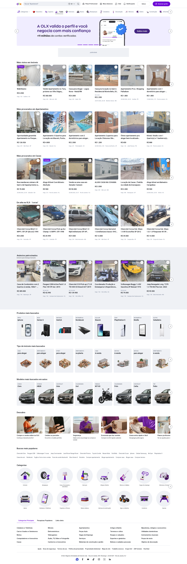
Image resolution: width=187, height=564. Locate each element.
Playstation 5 (158, 453)
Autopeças (93, 12)
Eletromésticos (53, 531)
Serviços (82, 538)
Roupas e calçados (117, 535)
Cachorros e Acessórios (57, 542)
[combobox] (52, 4)
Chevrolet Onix (21, 453)
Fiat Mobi (114, 453)
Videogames (52, 535)
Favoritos (39, 12)
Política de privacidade (76, 549)
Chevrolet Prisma (85, 453)
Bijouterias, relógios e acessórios (153, 528)
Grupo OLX (128, 549)
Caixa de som (21, 457)
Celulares (106, 12)
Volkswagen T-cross (43, 453)
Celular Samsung (141, 453)
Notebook (30, 457)
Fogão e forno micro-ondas (42, 457)
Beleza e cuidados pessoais (120, 542)
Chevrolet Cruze (124, 453)
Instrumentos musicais (149, 535)
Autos (82, 12)
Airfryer (150, 453)
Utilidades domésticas (149, 531)
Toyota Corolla (96, 453)
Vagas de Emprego (86, 535)
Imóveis (71, 12)
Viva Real (146, 549)
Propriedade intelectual (92, 549)
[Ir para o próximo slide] (171, 84)
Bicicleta (82, 457)
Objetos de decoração (149, 542)
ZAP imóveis (138, 549)
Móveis (131, 12)
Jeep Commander (56, 453)
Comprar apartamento (93, 457)
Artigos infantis (116, 528)
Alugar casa (129, 457)
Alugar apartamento (108, 457)
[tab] (26, 520)
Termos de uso (62, 549)
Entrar (144, 4)
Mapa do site (106, 549)
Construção (153, 12)
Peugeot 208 (31, 453)
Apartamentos (84, 528)
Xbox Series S (73, 457)
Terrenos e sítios (116, 531)
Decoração (119, 12)
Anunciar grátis (163, 4)
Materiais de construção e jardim (91, 542)
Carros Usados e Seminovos (27, 531)
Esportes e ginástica (117, 538)
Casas (19, 542)
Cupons (50, 12)
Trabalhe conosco (118, 549)
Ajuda (39, 549)
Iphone (132, 453)
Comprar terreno (140, 457)
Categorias (24, 12)
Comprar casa (120, 457)
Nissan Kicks (106, 453)
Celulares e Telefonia (24, 528)
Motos (19, 535)
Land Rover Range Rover (70, 453)
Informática (167, 12)
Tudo (61, 12)
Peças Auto (83, 531)
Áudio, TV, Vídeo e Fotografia (58, 538)
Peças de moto (147, 538)
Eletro (141, 12)
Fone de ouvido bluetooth (60, 457)
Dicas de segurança (49, 549)
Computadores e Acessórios (27, 538)
